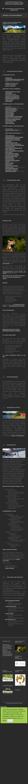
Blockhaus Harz (15, 703)
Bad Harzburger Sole (10, 619)
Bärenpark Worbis (9, 157)
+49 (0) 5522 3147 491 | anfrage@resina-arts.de (14, 3)
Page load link (4, 706)
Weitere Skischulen (9, 568)
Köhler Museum (8, 164)
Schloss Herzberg (9, 99)
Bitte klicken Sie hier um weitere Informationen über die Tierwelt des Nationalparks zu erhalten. (14, 277)
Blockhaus (5, 650)
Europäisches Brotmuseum (11, 109)
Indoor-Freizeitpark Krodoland (11, 130)
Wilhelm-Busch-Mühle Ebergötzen (12, 119)
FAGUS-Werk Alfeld (9, 159)
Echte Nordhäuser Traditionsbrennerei (13, 148)
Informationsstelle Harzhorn (11, 156)
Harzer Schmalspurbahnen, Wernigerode (14, 150)
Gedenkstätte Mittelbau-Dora (11, 168)
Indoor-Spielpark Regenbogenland (12, 133)
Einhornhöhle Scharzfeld (10, 94)
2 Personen (5, 644)
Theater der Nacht (9, 122)
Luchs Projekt (6, 263)
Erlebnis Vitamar (9, 613)
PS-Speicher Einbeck (10, 146)
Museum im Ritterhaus (10, 86)
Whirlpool (10, 655)
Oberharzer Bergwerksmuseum (12, 98)
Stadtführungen (8, 77)
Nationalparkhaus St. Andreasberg (12, 138)
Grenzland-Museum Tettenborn (12, 154)
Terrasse (8, 654)
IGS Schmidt (9, 703)
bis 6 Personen (8, 648)
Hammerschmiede (9, 112)
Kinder (4, 654)
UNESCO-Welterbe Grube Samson (13, 144)
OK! (10, 720)
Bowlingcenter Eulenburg (10, 84)
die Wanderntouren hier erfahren (17, 306)
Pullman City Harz (9, 167)
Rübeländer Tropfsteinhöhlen (11, 165)
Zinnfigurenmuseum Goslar (11, 142)
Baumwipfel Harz (9, 129)
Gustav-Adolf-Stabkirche (10, 111)
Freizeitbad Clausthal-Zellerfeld (12, 95)
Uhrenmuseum (8, 101)
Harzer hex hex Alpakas (10, 108)
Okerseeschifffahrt (9, 115)
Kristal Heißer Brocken (10, 606)
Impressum (20, 703)
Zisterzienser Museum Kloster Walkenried (14, 145)
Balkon (4, 647)
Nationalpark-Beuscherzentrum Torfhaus (14, 137)
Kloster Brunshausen (10, 123)
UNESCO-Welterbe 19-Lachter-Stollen (13, 116)
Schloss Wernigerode (10, 149)
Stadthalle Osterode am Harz (11, 83)
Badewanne (9, 645)
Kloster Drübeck (9, 152)
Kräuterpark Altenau (9, 113)
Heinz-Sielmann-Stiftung (10, 120)
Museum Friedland (9, 163)
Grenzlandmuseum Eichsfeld (11, 153)
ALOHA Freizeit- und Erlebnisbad (12, 80)
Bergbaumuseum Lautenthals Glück (13, 117)
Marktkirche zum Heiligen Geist (12, 97)
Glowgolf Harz (8, 107)
